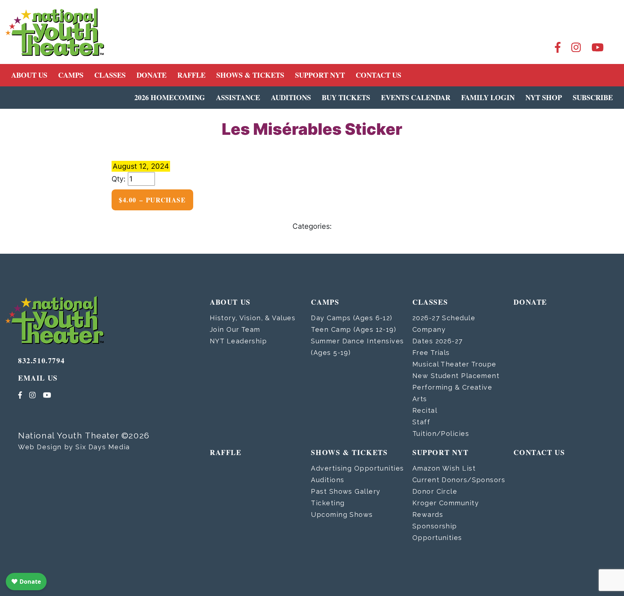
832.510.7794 (41, 360)
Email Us (38, 378)
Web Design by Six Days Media (74, 447)
